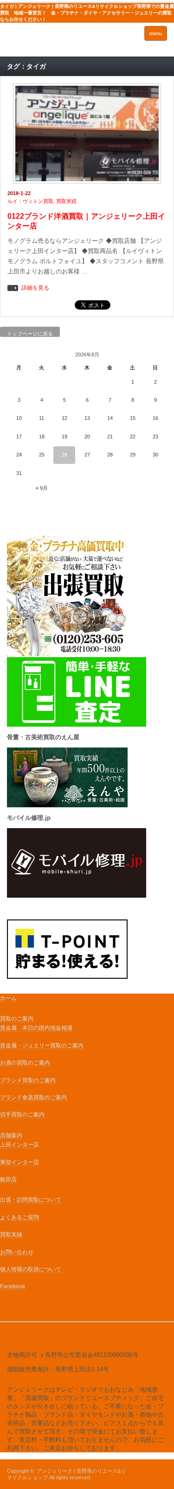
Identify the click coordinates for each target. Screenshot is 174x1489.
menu (155, 33)
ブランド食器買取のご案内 (33, 1097)
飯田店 (8, 1179)
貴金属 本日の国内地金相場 (36, 1028)
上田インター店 (19, 1144)
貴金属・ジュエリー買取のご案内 (42, 1045)
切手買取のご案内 (22, 1114)
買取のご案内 (16, 1018)
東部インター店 (19, 1162)
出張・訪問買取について (30, 1200)
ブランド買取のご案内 (28, 1080)
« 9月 (42, 488)
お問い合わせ (16, 1252)
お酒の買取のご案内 (25, 1062)
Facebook (12, 1286)
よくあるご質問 (19, 1217)
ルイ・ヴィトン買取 (30, 201)
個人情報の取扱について (30, 1269)
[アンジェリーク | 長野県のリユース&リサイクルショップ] (42, 42)
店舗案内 (11, 1135)
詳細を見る (35, 288)
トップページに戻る (30, 333)
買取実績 (66, 201)
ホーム (8, 998)
